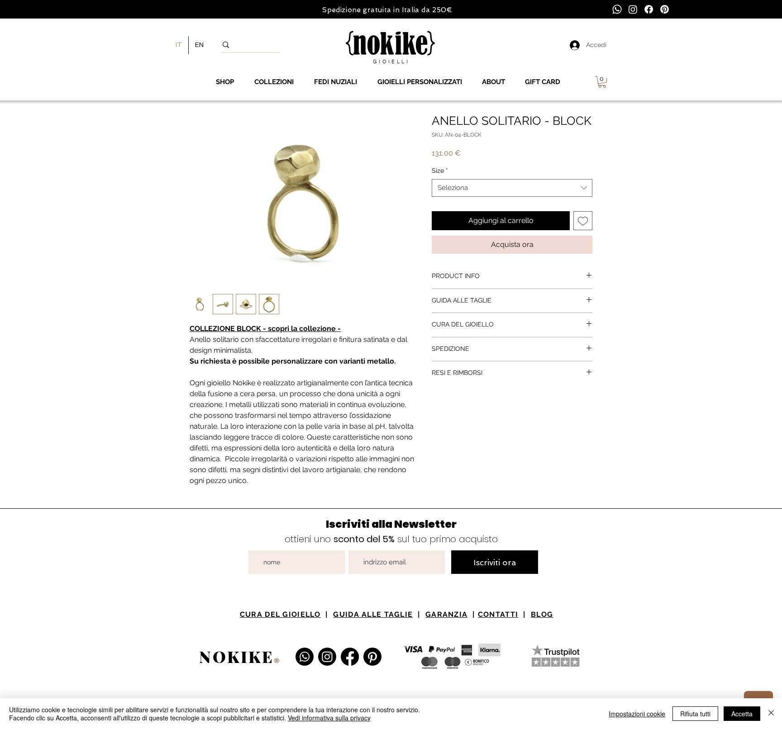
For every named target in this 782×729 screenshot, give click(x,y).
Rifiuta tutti (695, 713)
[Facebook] (648, 9)
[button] (602, 82)
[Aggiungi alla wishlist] (582, 220)
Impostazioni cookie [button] (637, 713)
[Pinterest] (664, 9)
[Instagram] (633, 9)
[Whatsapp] (617, 9)
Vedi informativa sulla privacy (329, 717)
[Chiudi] (771, 713)
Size (440, 170)
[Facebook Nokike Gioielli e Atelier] (350, 657)
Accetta (742, 713)
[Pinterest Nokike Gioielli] (372, 657)
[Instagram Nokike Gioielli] (327, 657)
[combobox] (512, 188)
